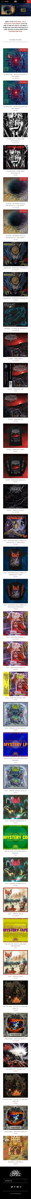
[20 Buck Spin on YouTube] (17, 1187)
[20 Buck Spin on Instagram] (20, 1187)
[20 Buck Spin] (15, 1)
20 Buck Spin (17, 1193)
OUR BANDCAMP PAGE (15, 31)
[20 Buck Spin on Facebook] (15, 1187)
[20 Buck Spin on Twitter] (12, 1187)
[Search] (24, 1)
